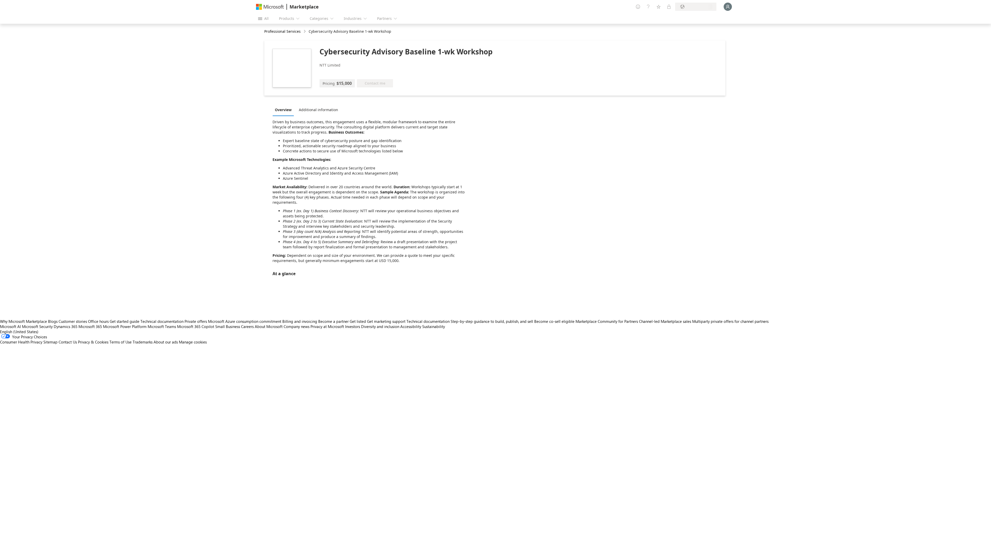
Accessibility (410, 326)
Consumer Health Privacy (21, 342)
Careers (247, 326)
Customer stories (73, 321)
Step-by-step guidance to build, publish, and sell (492, 321)
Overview (283, 109)
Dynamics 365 (65, 326)
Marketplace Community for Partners (607, 321)
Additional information (318, 109)
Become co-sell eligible (554, 321)
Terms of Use (120, 342)
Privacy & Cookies (93, 342)
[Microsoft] (270, 7)
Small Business (227, 326)
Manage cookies (193, 342)
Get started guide (124, 321)
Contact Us (68, 342)
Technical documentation (161, 321)
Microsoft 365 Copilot (195, 326)
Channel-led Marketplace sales (665, 321)
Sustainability (433, 326)
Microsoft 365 (90, 326)
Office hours (98, 321)
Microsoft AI (10, 326)
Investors (352, 326)
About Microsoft (269, 326)
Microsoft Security (37, 326)
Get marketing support (386, 321)
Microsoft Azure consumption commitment (245, 321)
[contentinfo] (305, 32)
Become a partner (333, 321)
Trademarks (143, 342)
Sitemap (50, 342)
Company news (296, 326)
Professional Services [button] (282, 31)
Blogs (53, 321)
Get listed (358, 321)
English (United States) (19, 331)
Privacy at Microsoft (327, 326)
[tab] (285, 109)
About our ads (166, 342)
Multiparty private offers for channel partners (730, 321)
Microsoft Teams (162, 326)
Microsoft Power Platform (125, 326)
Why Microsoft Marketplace (23, 321)
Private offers (196, 321)
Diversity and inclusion (380, 326)
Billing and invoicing (299, 321)
